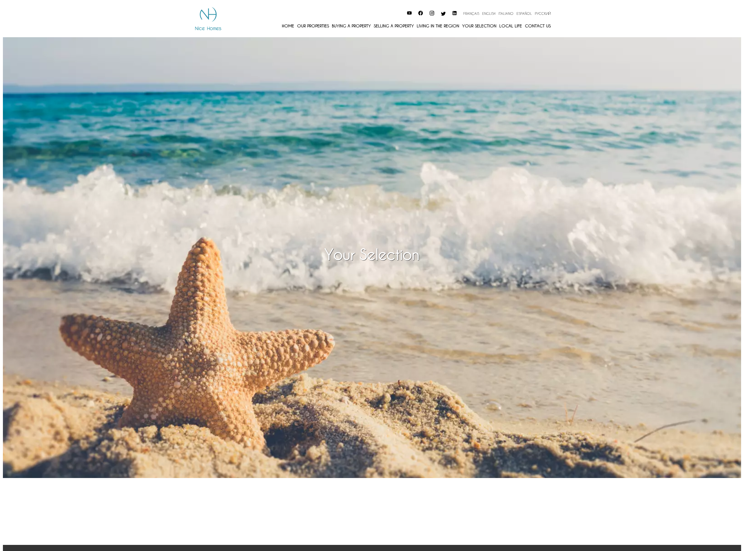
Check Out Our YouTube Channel (374, 12)
